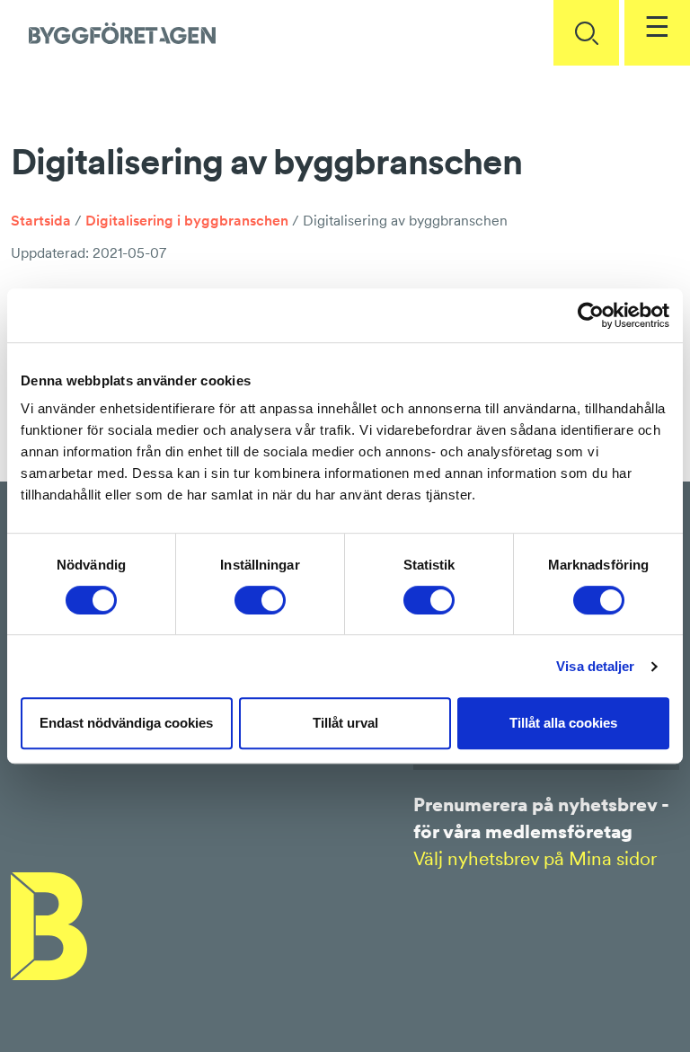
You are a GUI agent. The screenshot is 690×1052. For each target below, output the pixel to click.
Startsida (41, 220)
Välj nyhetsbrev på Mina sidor (535, 858)
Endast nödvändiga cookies (126, 722)
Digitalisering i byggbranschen (186, 220)
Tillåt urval (345, 722)
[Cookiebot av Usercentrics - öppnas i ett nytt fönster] (590, 315)
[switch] (260, 600)
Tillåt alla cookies (563, 722)
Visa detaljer (595, 666)
